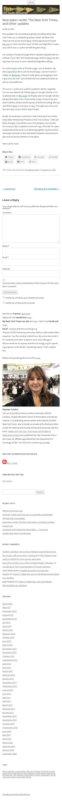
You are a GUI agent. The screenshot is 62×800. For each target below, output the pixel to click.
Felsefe (5, 574)
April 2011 (6, 701)
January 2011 (8, 712)
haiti (14, 773)
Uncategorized (31, 169)
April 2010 (6, 738)
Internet (20, 773)
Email (5, 257)
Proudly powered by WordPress (16, 794)
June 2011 (6, 693)
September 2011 (9, 686)
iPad (25, 773)
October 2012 (8, 656)
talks (23, 777)
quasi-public (45, 775)
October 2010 (8, 723)
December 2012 (9, 648)
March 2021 (7, 603)
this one (6, 44)
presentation (29, 775)
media (38, 773)
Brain (4, 771)
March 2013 (7, 645)
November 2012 (9, 652)
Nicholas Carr (7, 775)
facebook (45, 771)
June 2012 (6, 663)
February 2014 (8, 633)
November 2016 (9, 611)
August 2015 (7, 615)
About (42, 442)
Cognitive (10, 771)
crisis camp (29, 771)
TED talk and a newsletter (47, 188)
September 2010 (9, 727)
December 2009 (9, 753)
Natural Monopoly (48, 773)
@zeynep (16, 75)
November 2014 (9, 618)
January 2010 (8, 750)
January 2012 (8, 678)
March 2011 (7, 705)
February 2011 (8, 708)
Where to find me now (12, 510)
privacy (37, 775)
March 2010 (7, 742)
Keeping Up (8, 188)
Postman (20, 775)
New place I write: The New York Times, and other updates (28, 522)
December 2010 (9, 716)
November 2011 (9, 682)
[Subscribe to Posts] (4, 463)
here (29, 40)
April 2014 (6, 626)
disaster (38, 771)
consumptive (20, 771)
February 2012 (8, 675)
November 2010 (9, 720)
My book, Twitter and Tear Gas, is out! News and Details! (27, 514)
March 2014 (7, 630)
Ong (15, 775)
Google (52, 771)
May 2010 (6, 735)
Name (5, 246)
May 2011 (6, 697)
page (38, 358)
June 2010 (6, 731)
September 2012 (9, 660)
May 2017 (6, 607)
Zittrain (28, 777)
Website (6, 268)
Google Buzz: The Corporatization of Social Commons (26, 566)
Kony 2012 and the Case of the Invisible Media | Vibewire (27, 563)
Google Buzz (7, 773)
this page (23, 95)
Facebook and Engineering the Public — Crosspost (25, 529)
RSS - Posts (12, 463)
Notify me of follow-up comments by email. (25, 297)
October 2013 (8, 637)
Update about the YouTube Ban (16, 533)
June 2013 (6, 641)
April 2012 (6, 667)
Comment (6, 212)
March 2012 (7, 671)
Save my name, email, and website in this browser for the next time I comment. (30, 285)
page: (4, 325)
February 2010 (8, 746)
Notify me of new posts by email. (20, 303)
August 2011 (7, 690)
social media (16, 777)
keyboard (31, 773)
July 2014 (6, 622)
